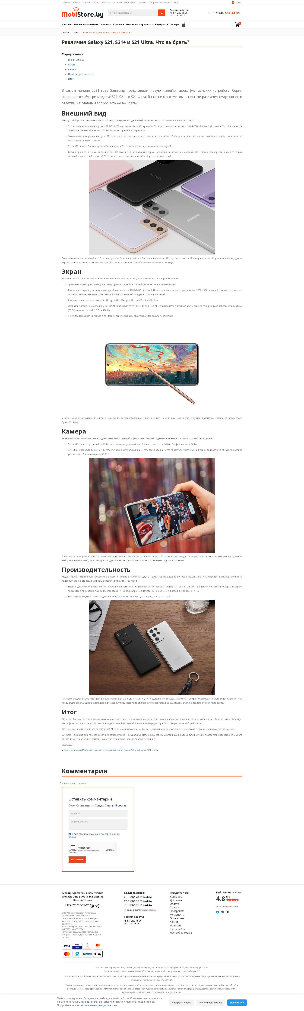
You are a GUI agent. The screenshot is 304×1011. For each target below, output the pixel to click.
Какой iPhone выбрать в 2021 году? (140, 750)
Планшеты (105, 24)
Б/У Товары (173, 24)
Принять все (237, 1002)
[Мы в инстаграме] (227, 912)
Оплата (96, 2)
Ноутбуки (160, 24)
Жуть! (73, 805)
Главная (66, 2)
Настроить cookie (181, 1002)
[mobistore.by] (82, 12)
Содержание (72, 54)
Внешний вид (76, 59)
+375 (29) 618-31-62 (77, 905)
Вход (176, 2)
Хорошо (110, 805)
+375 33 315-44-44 (141, 901)
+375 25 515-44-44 (141, 905)
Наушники (118, 24)
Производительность (80, 74)
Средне (100, 805)
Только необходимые (210, 1002)
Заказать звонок (148, 910)
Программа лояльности (160, 2)
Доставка (106, 2)
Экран (71, 64)
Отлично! (122, 805)
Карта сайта (177, 929)
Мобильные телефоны (86, 24)
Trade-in (86, 2)
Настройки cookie (181, 932)
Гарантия (117, 2)
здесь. (192, 988)
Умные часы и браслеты (138, 24)
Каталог (67, 24)
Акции (238, 2)
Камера (72, 69)
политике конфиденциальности (97, 1005)
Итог (70, 78)
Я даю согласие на (94, 835)
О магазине (129, 2)
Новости (76, 2)
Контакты (142, 2)
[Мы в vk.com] (222, 912)
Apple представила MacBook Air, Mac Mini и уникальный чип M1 (94, 750)
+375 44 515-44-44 (141, 897)
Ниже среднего (86, 805)
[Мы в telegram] (217, 912)
